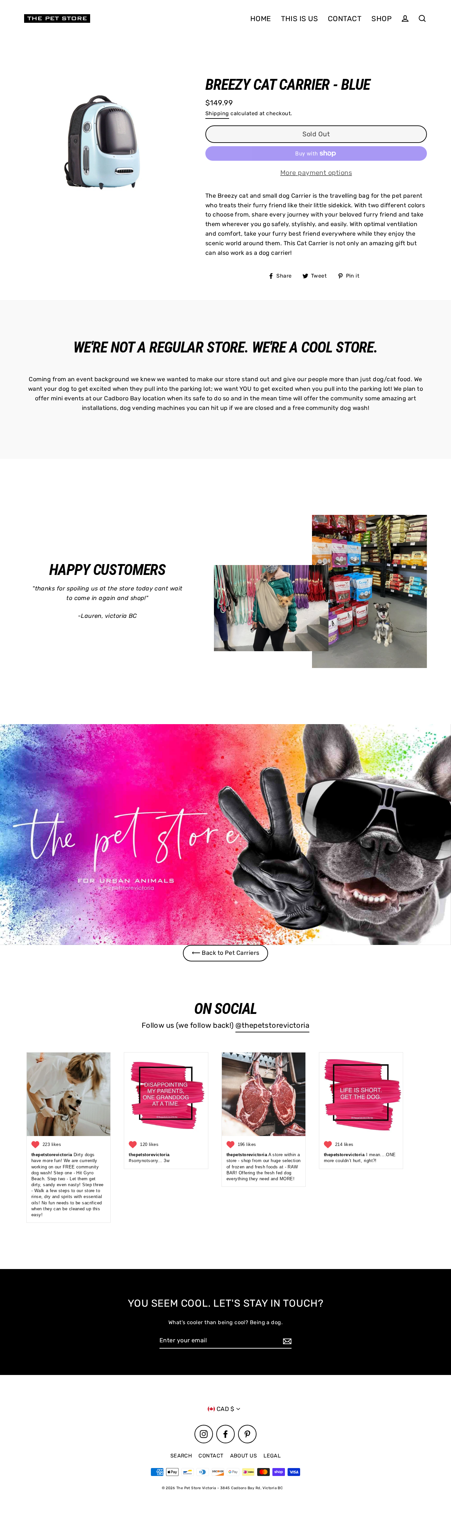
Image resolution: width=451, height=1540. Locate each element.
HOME (260, 18)
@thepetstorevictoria (272, 1025)
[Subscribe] (286, 1341)
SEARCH (181, 1456)
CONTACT (345, 18)
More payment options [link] (316, 173)
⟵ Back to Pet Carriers (226, 952)
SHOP (381, 18)
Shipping (217, 113)
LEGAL (272, 1456)
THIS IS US (299, 18)
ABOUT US (243, 1456)
